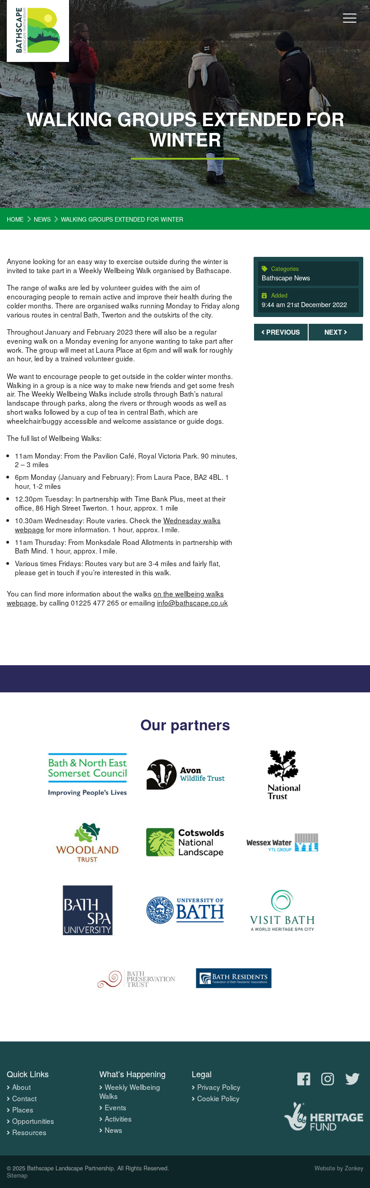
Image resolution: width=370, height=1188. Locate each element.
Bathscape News (286, 277)
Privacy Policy (218, 1087)
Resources (29, 1132)
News (113, 1130)
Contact (24, 1098)
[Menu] (349, 24)
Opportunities (33, 1121)
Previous (282, 331)
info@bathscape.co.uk (192, 602)
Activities (118, 1118)
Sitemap (17, 1175)
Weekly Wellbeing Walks (129, 1092)
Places (22, 1109)
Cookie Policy (218, 1098)
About (21, 1087)
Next (334, 331)
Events (115, 1107)
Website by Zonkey (338, 1168)
